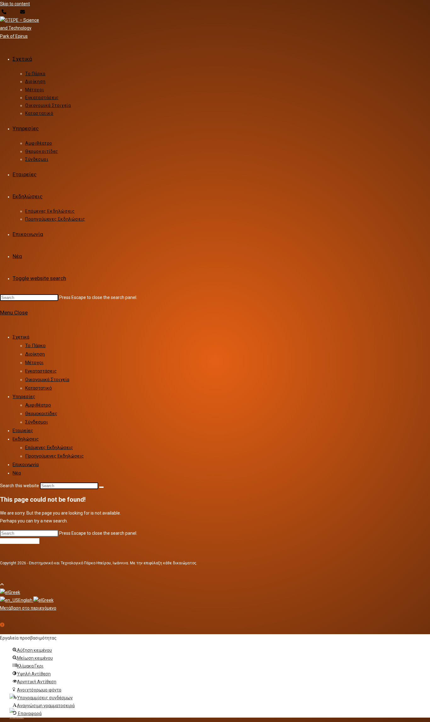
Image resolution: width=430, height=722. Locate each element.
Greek (14, 592)
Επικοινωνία (26, 464)
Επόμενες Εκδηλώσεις (49, 447)
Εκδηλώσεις (26, 439)
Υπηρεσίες (24, 396)
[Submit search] (101, 487)
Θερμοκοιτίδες (41, 413)
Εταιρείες (23, 430)
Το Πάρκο (35, 345)
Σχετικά (21, 337)
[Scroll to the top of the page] (2, 584)
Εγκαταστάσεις (41, 371)
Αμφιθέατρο (38, 405)
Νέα (17, 473)
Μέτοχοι (34, 362)
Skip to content (15, 3)
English (25, 600)
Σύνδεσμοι (36, 422)
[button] (2, 625)
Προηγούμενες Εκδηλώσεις (54, 456)
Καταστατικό (38, 388)
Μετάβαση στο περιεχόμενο (28, 608)
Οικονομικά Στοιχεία (47, 379)
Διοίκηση (35, 354)
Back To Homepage (19, 541)
